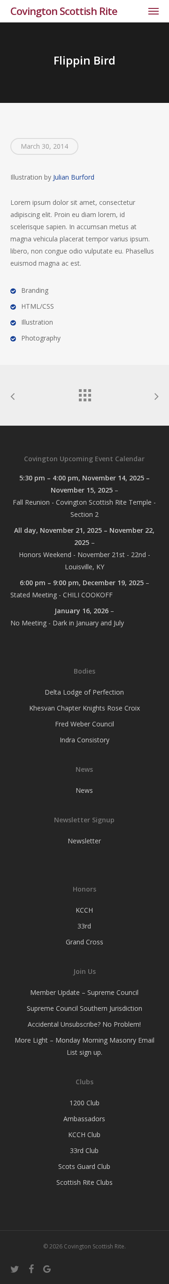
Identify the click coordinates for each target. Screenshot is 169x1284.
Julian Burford (73, 177)
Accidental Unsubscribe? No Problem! (84, 1024)
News (84, 790)
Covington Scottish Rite (63, 11)
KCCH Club (84, 1134)
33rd (84, 925)
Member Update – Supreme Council (84, 992)
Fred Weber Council (84, 723)
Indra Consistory (84, 739)
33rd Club (84, 1150)
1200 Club (84, 1102)
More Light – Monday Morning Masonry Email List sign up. (84, 1046)
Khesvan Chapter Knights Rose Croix (84, 708)
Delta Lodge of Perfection (84, 692)
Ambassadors (84, 1118)
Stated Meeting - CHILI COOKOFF (61, 594)
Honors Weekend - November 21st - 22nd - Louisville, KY (84, 560)
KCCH (84, 910)
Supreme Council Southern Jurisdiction (84, 1008)
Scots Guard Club (84, 1166)
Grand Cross (84, 941)
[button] (153, 10)
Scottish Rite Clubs (84, 1182)
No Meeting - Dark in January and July (67, 622)
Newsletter (84, 840)
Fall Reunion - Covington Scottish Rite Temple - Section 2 (84, 508)
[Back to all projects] (84, 393)
